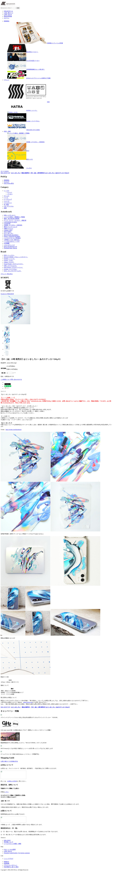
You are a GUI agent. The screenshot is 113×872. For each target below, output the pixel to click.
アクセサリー (8, 203)
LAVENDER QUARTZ (10, 222)
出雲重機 (6, 243)
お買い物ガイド (8, 13)
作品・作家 (7, 131)
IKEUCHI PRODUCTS (10, 246)
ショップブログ (8, 858)
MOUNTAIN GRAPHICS (11, 235)
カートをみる (5, 171)
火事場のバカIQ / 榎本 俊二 (12, 239)
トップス (6, 190)
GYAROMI (7, 223)
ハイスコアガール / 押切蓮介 (12, 238)
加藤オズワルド (8, 228)
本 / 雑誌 (6, 204)
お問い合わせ (8, 14)
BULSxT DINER (16, 257)
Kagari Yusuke (14, 264)
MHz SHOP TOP (5, 173)
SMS (10, 265)
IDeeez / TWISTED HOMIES (12, 236)
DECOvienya (13, 267)
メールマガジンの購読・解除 (12, 843)
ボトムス (6, 196)
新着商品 (6, 21)
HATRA (9, 258)
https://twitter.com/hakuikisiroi (13, 429)
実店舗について (8, 842)
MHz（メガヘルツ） (10, 215)
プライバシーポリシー (10, 865)
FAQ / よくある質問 (10, 849)
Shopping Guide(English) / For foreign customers (17, 853)
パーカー (10, 194)
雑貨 (5, 208)
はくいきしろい (8, 233)
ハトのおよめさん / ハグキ (12, 241)
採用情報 (6, 863)
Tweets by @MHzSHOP (7, 294)
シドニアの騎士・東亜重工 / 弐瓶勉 (14, 217)
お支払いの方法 (12, 781)
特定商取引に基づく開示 (11, 867)
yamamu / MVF (8, 230)
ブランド (6, 80)
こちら (7, 792)
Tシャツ (9, 192)
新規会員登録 (8, 16)
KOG (13, 271)
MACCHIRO (7, 231)
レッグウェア (8, 199)
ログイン (6, 18)
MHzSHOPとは (8, 11)
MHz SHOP (7, 840)
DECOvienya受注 (9, 183)
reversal (10, 269)
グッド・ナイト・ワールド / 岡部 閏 (15, 220)
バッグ (6, 197)
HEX (9, 255)
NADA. (9, 260)
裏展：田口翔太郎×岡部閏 (11, 218)
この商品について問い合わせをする (11, 379)
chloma (9, 262)
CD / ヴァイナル (8, 206)
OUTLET (6, 182)
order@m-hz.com (27, 702)
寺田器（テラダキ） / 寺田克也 (13, 225)
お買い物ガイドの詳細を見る (9, 761)
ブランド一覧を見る (7, 274)
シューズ (6, 201)
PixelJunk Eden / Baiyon (10, 248)
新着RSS (6, 861)
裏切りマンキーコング (10, 227)
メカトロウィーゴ (9, 245)
